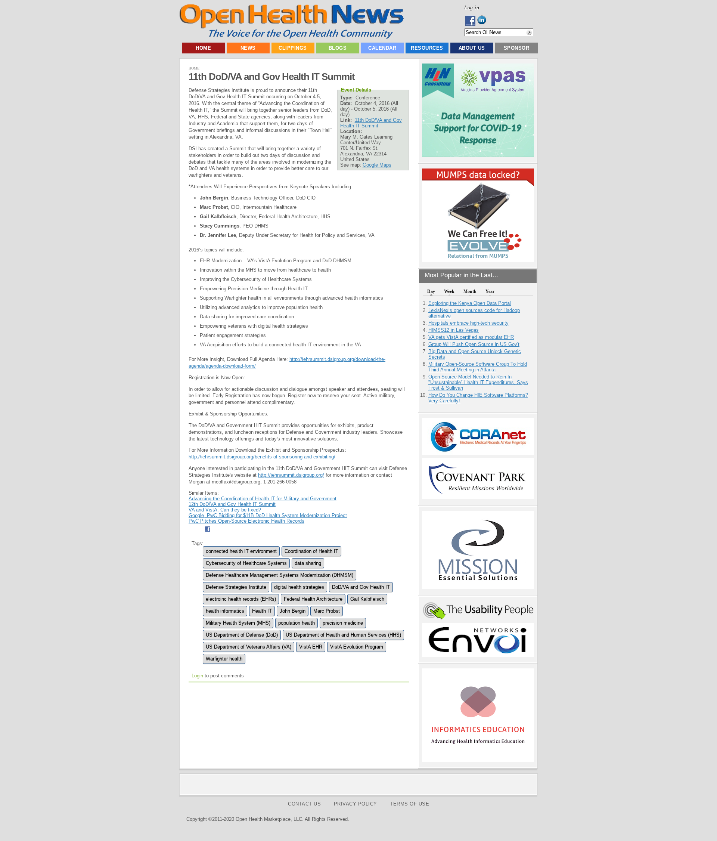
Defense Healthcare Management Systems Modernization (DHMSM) (279, 575)
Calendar (382, 48)
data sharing (308, 563)
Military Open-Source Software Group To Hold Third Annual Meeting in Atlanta (477, 366)
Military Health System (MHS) (238, 623)
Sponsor (517, 48)
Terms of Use (409, 804)
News (248, 48)
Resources (427, 48)
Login (197, 675)
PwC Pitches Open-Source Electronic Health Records (246, 521)
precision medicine (343, 623)
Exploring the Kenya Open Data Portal (469, 303)
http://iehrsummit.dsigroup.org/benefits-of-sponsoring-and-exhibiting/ (262, 457)
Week (449, 291)
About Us (472, 48)
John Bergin (292, 611)
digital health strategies (299, 587)
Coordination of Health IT (311, 551)
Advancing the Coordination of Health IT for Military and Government (262, 498)
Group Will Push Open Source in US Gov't (473, 344)
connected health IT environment (241, 551)
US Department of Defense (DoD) (242, 635)
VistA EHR (310, 647)
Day (431, 291)
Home (203, 48)
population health (296, 623)
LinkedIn (483, 21)
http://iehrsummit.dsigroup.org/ (291, 475)
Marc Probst (326, 611)
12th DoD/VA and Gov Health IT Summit (232, 504)
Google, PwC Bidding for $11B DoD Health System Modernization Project (268, 515)
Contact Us (304, 804)
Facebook (470, 21)
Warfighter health (224, 659)
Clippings (293, 48)
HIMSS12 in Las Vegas (453, 330)
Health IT (262, 611)
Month (470, 291)
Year (489, 291)
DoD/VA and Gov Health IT (361, 587)
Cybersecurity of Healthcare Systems (246, 563)
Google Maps (377, 165)
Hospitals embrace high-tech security (468, 323)
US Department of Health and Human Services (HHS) (343, 635)
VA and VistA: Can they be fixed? (225, 510)
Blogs (338, 48)
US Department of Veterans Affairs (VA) (248, 647)
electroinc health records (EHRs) (241, 599)
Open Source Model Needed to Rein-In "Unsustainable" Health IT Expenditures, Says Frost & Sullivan (478, 382)
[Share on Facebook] (207, 532)
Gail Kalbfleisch (367, 599)
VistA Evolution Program (356, 647)
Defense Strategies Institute (236, 587)
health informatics (225, 611)
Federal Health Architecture (313, 599)
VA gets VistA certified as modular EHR (471, 337)
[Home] (291, 37)
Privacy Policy (355, 804)
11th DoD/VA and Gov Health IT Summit (371, 123)
